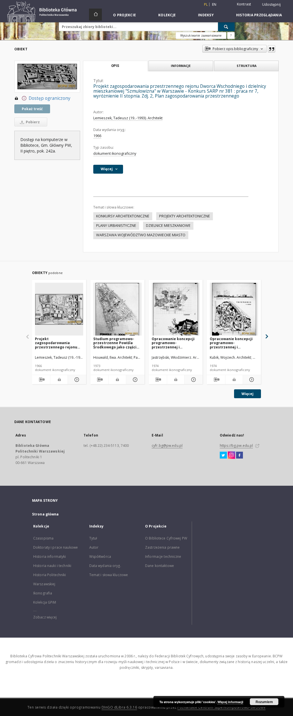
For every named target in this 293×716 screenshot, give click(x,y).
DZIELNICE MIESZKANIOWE (168, 225)
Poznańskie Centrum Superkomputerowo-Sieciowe (221, 707)
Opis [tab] (115, 66)
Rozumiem (264, 701)
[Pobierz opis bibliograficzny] (41, 379)
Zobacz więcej (45, 617)
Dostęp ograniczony (49, 98)
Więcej (247, 393)
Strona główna (45, 514)
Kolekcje (167, 15)
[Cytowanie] (271, 49)
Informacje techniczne (163, 556)
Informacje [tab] (181, 66)
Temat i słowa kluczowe (108, 574)
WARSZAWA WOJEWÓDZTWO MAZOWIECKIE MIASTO (140, 235)
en (214, 4)
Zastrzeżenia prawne (162, 547)
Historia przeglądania (259, 15)
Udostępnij (271, 4)
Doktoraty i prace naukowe (55, 547)
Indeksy (206, 15)
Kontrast (244, 4)
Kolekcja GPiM (44, 602)
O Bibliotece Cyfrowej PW (166, 538)
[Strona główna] (95, 15)
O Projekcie (124, 15)
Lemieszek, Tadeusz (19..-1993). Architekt (128, 118)
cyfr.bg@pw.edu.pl (167, 445)
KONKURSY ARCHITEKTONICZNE (122, 216)
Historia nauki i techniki (52, 565)
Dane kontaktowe (159, 565)
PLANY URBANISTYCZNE (116, 225)
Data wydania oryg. (105, 565)
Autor (94, 547)
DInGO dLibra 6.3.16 (119, 707)
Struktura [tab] (246, 66)
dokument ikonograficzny (114, 153)
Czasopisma (43, 538)
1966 (97, 135)
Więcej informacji (230, 702)
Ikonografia (42, 593)
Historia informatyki (49, 556)
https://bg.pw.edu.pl (236, 445)
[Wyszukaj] (226, 26)
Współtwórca (100, 556)
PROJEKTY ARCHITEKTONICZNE (184, 216)
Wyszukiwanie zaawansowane (201, 35)
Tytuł (93, 538)
